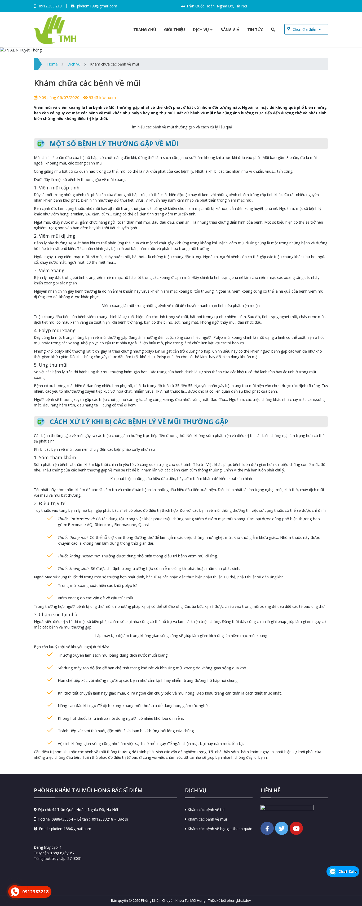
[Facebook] (267, 828)
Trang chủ (144, 29)
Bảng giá (229, 29)
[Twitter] (281, 828)
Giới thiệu (174, 29)
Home (52, 64)
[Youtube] (296, 828)
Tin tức (255, 29)
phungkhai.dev (239, 900)
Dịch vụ (201, 29)
